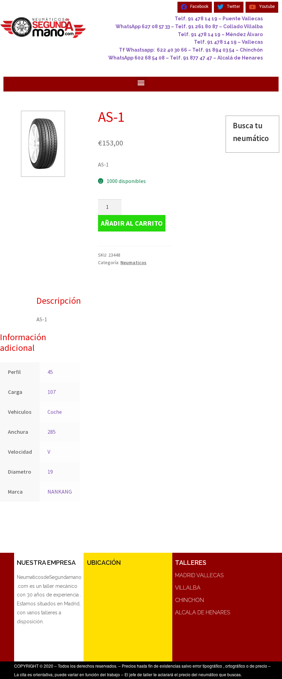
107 (51, 391)
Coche (54, 411)
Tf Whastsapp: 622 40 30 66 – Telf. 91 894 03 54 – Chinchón (191, 50)
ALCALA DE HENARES (202, 612)
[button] (141, 82)
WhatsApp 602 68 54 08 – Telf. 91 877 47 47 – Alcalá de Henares (185, 58)
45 (50, 371)
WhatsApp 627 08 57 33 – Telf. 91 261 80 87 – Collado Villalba (189, 26)
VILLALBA (187, 587)
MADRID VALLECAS (199, 575)
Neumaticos (133, 262)
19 (50, 471)
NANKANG (59, 491)
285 (51, 431)
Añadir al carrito (132, 223)
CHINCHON (189, 600)
